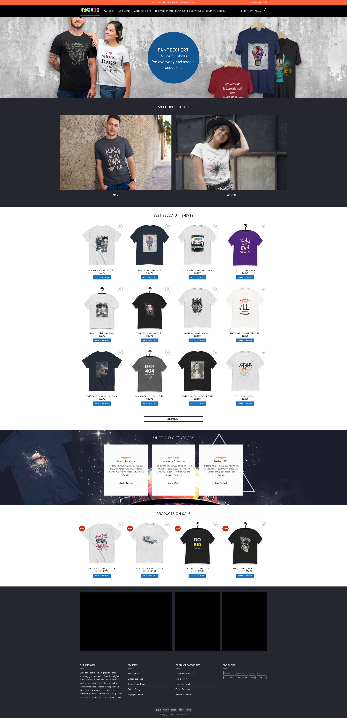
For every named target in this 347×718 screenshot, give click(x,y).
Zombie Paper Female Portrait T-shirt (197, 396)
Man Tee (251, 673)
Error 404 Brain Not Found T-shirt (149, 396)
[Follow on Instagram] (265, 2)
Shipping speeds (135, 678)
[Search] (105, 11)
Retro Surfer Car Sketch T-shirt (149, 568)
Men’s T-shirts (123, 11)
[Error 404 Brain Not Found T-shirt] (150, 371)
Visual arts (261, 677)
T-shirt (252, 677)
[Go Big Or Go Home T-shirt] (197, 543)
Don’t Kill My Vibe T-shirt (245, 396)
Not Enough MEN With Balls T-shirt (245, 333)
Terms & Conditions (136, 683)
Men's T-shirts (182, 678)
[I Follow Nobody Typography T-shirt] (197, 245)
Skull (259, 673)
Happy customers (184, 11)
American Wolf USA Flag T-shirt (101, 270)
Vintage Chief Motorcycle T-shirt (102, 568)
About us (199, 11)
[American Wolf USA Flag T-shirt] (102, 245)
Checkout (221, 11)
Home (111, 11)
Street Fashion (241, 677)
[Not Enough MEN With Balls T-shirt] (245, 308)
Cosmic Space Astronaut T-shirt (149, 333)
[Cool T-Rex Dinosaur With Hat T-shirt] (102, 371)
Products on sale (164, 11)
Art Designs (228, 673)
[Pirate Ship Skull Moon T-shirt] (102, 308)
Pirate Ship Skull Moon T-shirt (102, 333)
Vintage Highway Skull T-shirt (245, 568)
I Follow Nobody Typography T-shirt (197, 270)
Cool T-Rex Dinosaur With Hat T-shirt (102, 396)
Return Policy (134, 689)
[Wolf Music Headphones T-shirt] (197, 308)
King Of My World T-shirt (245, 270)
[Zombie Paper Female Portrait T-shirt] (197, 371)
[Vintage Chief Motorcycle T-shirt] (102, 543)
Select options (102, 277)
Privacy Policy (134, 673)
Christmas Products (185, 673)
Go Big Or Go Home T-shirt (197, 568)
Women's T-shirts (183, 694)
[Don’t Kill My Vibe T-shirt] (245, 371)
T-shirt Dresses (183, 689)
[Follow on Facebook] (263, 2)
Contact (210, 11)
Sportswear (228, 677)
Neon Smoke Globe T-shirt (149, 270)
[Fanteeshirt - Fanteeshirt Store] (90, 11)
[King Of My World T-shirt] (245, 245)
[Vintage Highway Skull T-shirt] (245, 543)
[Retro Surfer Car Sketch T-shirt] (150, 543)
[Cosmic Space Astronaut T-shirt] (150, 308)
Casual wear (240, 673)
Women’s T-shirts (143, 11)
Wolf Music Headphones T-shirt (197, 333)
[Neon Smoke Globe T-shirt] (150, 245)
